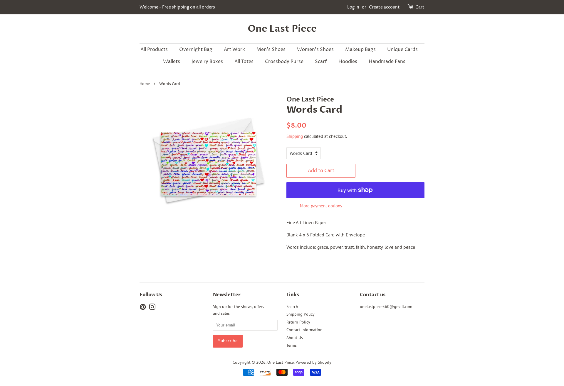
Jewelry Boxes (207, 61)
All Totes (244, 61)
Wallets (171, 61)
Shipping (294, 136)
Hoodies (347, 61)
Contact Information (304, 329)
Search (292, 306)
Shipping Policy (300, 314)
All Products (154, 49)
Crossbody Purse (284, 61)
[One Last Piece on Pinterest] (143, 308)
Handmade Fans (387, 61)
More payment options (321, 206)
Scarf (321, 61)
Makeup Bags (360, 49)
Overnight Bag (195, 49)
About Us (294, 337)
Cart (419, 7)
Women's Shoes (315, 49)
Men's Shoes (271, 49)
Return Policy (298, 322)
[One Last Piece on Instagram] (152, 308)
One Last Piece (282, 28)
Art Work (234, 49)
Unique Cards (402, 49)
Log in (353, 7)
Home (145, 84)
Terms (291, 345)
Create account (384, 7)
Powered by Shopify (313, 362)
